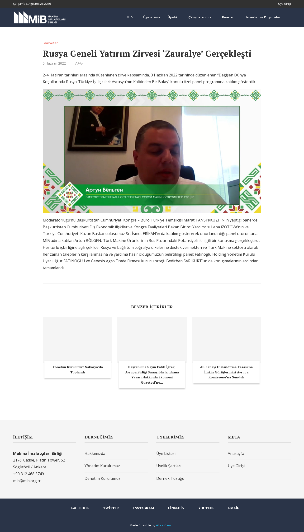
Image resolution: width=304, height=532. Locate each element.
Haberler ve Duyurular (262, 17)
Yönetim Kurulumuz (102, 465)
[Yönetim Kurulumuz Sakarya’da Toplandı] (77, 340)
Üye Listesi (166, 453)
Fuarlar (228, 17)
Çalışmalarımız (199, 17)
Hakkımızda (95, 453)
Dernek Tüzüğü (170, 478)
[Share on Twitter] (148, 289)
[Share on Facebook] (143, 289)
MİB (130, 17)
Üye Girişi (236, 465)
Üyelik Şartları (168, 465)
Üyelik (173, 17)
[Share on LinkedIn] (153, 289)
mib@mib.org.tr (27, 480)
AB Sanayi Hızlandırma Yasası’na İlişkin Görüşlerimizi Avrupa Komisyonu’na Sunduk (226, 372)
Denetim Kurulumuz (102, 478)
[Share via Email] (158, 289)
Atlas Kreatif (165, 525)
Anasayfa (236, 453)
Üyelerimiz (152, 17)
